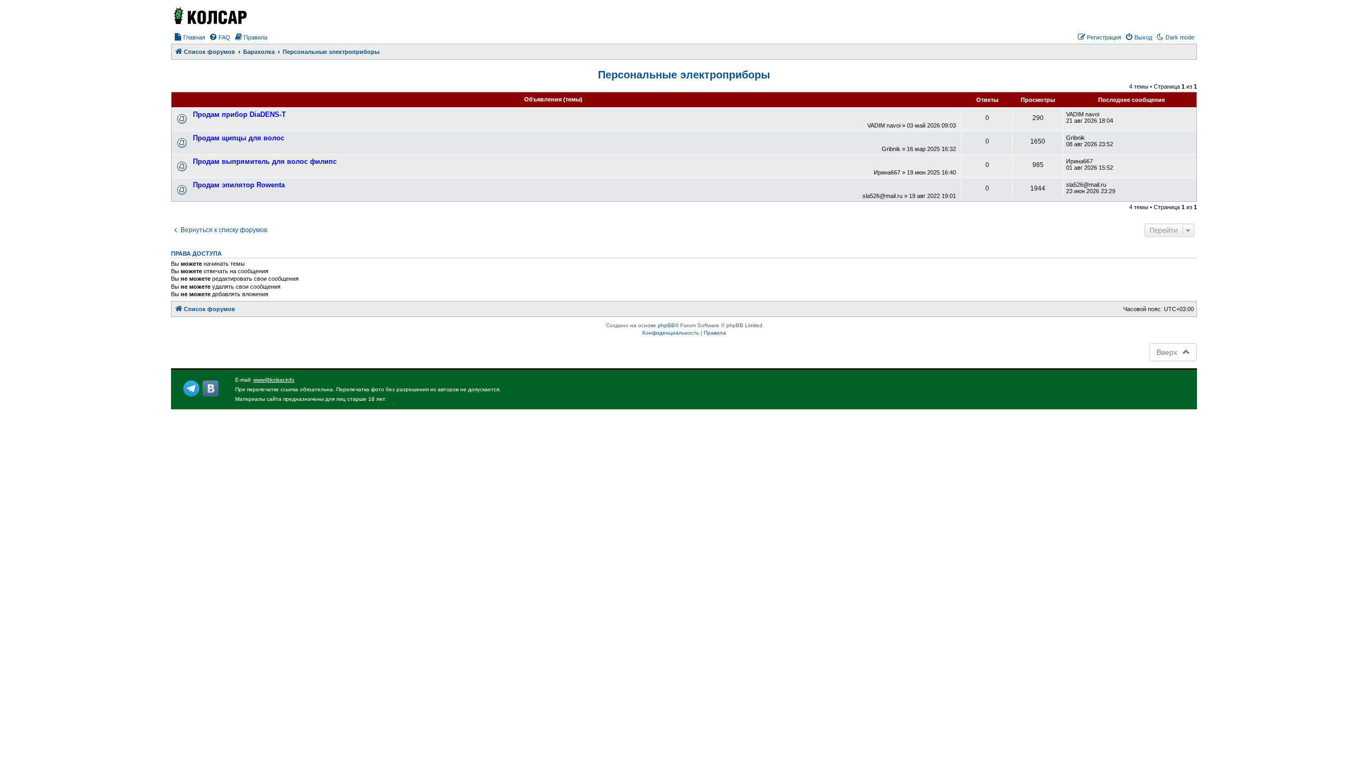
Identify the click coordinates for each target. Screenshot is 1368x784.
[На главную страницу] (209, 15)
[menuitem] (189, 37)
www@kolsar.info (273, 380)
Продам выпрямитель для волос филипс (265, 161)
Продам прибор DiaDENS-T (239, 114)
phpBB (666, 325)
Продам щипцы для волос (238, 138)
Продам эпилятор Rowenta (239, 185)
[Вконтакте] (211, 389)
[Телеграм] (191, 389)
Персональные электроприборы (684, 75)
